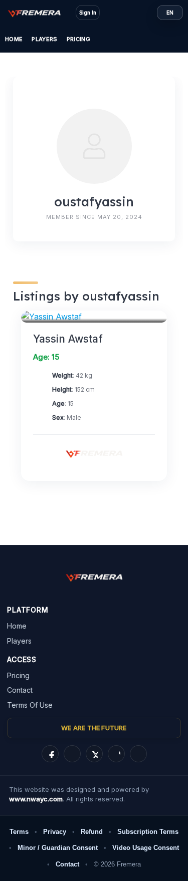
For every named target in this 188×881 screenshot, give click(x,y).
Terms (19, 831)
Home (14, 39)
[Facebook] (50, 753)
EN (169, 13)
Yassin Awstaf (68, 339)
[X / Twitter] (94, 753)
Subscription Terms (147, 831)
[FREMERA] (39, 13)
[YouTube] (138, 753)
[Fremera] (94, 453)
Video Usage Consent (145, 847)
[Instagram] (72, 753)
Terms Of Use (30, 705)
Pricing (78, 39)
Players (44, 39)
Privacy (54, 831)
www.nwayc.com (36, 799)
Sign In (87, 13)
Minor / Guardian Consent (58, 847)
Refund (92, 831)
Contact (20, 690)
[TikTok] (116, 753)
